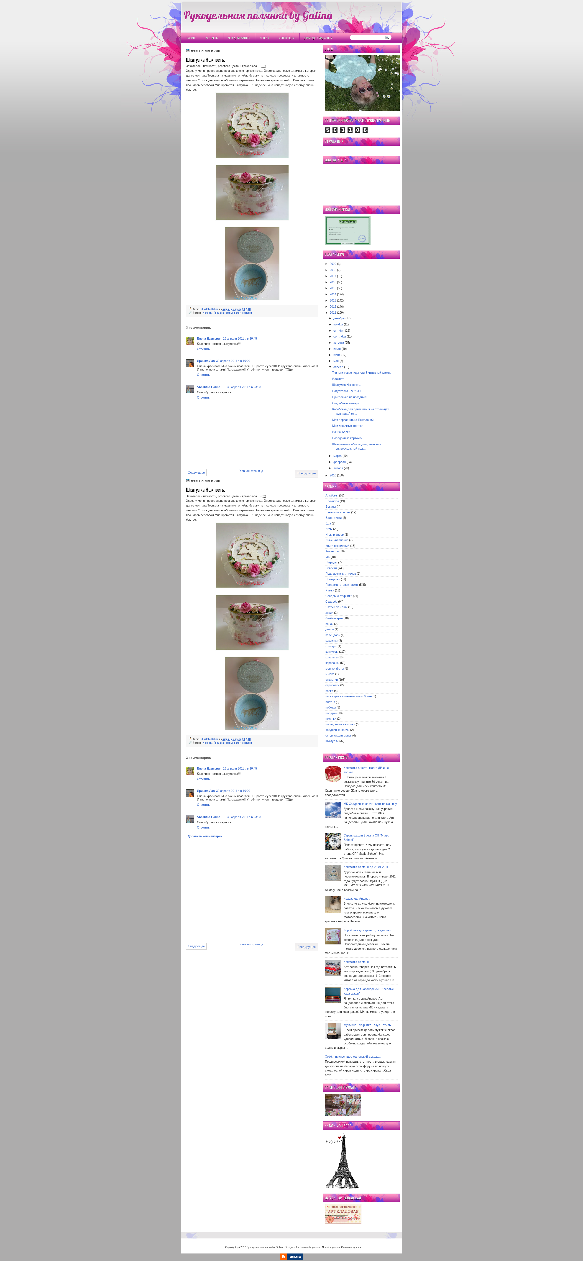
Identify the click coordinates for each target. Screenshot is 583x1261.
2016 (333, 282)
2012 (333, 306)
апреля (338, 367)
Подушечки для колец (340, 573)
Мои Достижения (239, 38)
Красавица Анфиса (357, 898)
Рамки (329, 590)
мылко (329, 674)
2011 (333, 312)
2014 (333, 294)
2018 (333, 270)
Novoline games (331, 1247)
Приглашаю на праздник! (349, 397)
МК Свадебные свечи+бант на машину (370, 804)
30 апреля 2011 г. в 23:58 (244, 387)
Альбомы (331, 495)
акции (329, 612)
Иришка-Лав (206, 361)
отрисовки (332, 685)
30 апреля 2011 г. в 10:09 (233, 361)
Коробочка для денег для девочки (367, 930)
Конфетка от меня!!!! (358, 962)
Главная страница (250, 471)
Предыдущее (306, 473)
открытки (331, 679)
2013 (333, 300)
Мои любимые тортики (347, 425)
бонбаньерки (334, 618)
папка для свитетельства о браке (348, 696)
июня (336, 355)
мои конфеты (334, 668)
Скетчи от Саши (336, 607)
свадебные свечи (337, 730)
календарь (332, 635)
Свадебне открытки (338, 596)
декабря (339, 318)
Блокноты (332, 501)
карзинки (331, 640)
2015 (333, 288)
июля (337, 348)
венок (329, 624)
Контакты (212, 38)
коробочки (332, 663)
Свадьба (331, 601)
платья (330, 702)
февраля (339, 462)
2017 (333, 276)
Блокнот (338, 379)
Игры (328, 529)
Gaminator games (351, 1247)
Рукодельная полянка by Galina (258, 15)
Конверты (332, 551)
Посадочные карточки (347, 438)
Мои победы (286, 38)
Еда (328, 523)
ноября (338, 324)
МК (327, 557)
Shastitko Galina (210, 309)
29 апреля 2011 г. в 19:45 (240, 338)
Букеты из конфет (337, 512)
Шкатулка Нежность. (346, 384)
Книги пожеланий (337, 545)
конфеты (331, 657)
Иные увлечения (336, 540)
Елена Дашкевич (209, 338)
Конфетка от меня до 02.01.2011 (366, 867)
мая (336, 361)
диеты (329, 629)
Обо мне (191, 38)
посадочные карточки (340, 724)
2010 (333, 475)
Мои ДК (264, 38)
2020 (333, 264)
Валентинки (333, 517)
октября (338, 330)
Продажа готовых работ (227, 313)
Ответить (203, 349)
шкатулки (247, 313)
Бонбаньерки (341, 432)
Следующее (196, 472)
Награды (331, 562)
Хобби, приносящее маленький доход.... (353, 1056)
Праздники (332, 579)
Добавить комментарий (205, 836)
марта (337, 456)
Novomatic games (310, 1247)
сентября (339, 336)
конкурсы (331, 651)
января (338, 468)
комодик (331, 646)
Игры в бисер (334, 534)
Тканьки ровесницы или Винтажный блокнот (362, 372)
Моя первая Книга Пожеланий (352, 420)
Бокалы (330, 506)
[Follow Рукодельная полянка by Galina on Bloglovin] (342, 1187)
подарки (331, 713)
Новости (207, 313)
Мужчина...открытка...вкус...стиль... (369, 1025)
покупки (330, 718)
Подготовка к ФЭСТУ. (347, 391)
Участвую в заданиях (318, 38)
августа (338, 342)
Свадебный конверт (345, 403)
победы (330, 707)
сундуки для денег (338, 735)
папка (329, 691)
